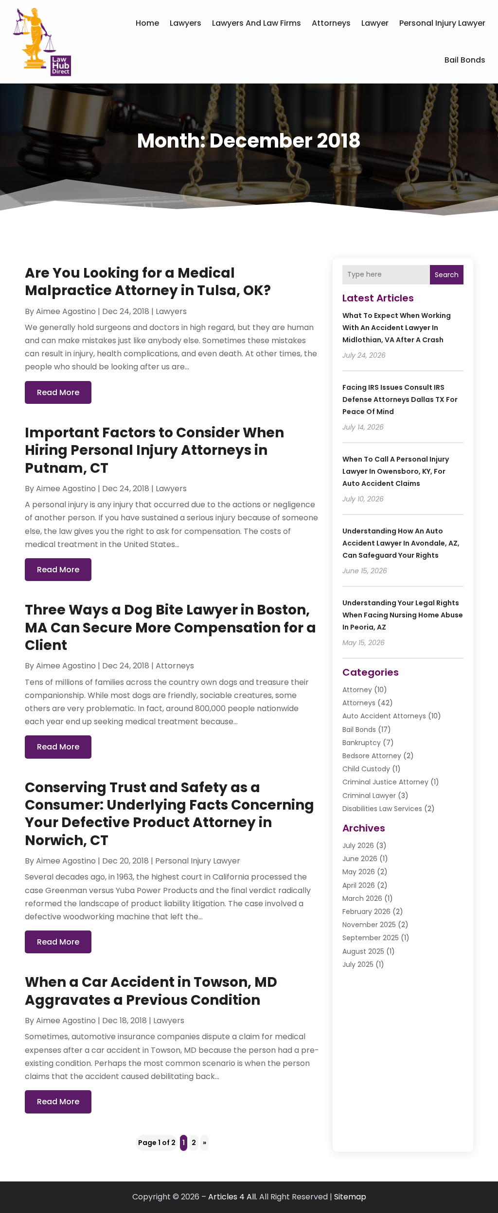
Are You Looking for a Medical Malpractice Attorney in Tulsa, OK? (148, 282)
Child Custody (366, 769)
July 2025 (358, 964)
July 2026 (358, 845)
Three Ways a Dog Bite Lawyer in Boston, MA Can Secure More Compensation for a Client (170, 627)
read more (58, 392)
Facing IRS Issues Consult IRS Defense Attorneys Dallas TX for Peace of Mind (400, 399)
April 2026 (358, 885)
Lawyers (185, 23)
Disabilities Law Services (382, 809)
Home (147, 23)
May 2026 (358, 872)
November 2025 (369, 925)
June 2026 (359, 859)
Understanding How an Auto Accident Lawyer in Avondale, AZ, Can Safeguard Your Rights (401, 543)
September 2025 (370, 938)
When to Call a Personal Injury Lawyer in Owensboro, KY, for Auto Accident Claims (395, 471)
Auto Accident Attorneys (384, 716)
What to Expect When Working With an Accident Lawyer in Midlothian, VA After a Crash (396, 328)
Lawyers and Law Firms (256, 23)
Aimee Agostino (66, 311)
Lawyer (375, 23)
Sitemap (350, 1196)
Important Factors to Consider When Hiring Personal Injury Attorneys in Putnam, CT (154, 450)
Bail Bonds (465, 60)
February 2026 (366, 911)
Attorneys (331, 23)
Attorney (357, 690)
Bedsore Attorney (371, 756)
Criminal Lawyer (369, 795)
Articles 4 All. (232, 1196)
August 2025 (363, 951)
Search (447, 275)
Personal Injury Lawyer (442, 23)
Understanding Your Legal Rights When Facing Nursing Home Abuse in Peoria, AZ (402, 615)
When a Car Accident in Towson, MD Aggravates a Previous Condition (151, 991)
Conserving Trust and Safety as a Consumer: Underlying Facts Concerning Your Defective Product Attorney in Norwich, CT (169, 814)
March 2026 (362, 898)
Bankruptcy (361, 743)
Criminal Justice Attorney (385, 782)
